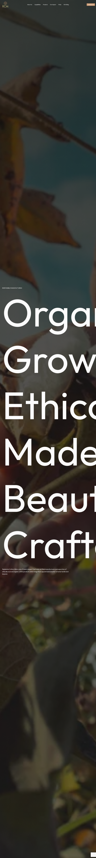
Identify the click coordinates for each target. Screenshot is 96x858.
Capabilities (37, 4)
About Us (29, 4)
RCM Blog (66, 4)
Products (45, 4)
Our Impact (53, 4)
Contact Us (91, 4)
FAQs (59, 4)
